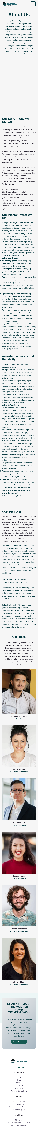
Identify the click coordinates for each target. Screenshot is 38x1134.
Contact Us (19, 1086)
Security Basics (19, 1101)
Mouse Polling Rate (19, 1110)
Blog (19, 1080)
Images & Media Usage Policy (19, 1123)
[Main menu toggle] (33, 3)
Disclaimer (19, 1120)
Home (19, 1077)
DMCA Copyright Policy (19, 1126)
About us (19, 1083)
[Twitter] (23, 1067)
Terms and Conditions (19, 1091)
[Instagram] (15, 1067)
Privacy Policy (19, 1088)
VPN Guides (19, 1104)
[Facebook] (19, 1067)
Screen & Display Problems (19, 1107)
